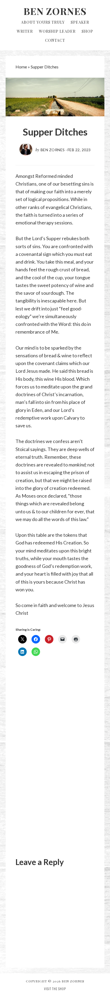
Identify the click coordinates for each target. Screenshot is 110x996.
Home (21, 66)
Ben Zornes (55, 11)
